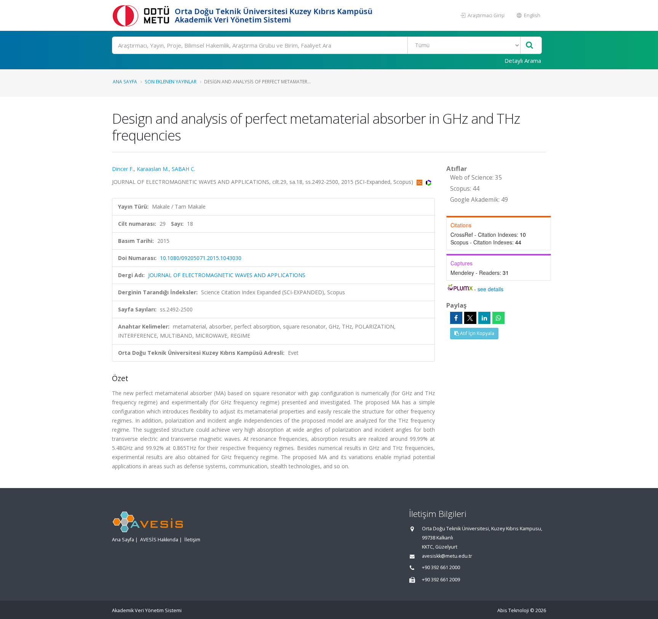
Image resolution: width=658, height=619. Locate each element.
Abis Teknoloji (513, 610)
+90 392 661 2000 (441, 567)
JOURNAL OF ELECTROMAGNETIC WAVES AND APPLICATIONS (226, 275)
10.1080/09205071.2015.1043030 (200, 258)
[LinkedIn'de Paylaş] (484, 318)
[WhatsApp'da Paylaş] (498, 318)
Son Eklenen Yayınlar (170, 81)
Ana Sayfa (125, 81)
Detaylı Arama (523, 60)
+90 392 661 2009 (441, 579)
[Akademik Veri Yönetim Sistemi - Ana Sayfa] (142, 15)
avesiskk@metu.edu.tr (447, 556)
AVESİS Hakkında (159, 539)
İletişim (192, 539)
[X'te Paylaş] (470, 318)
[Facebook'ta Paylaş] (456, 318)
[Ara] (529, 45)
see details (490, 289)
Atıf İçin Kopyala (476, 333)
